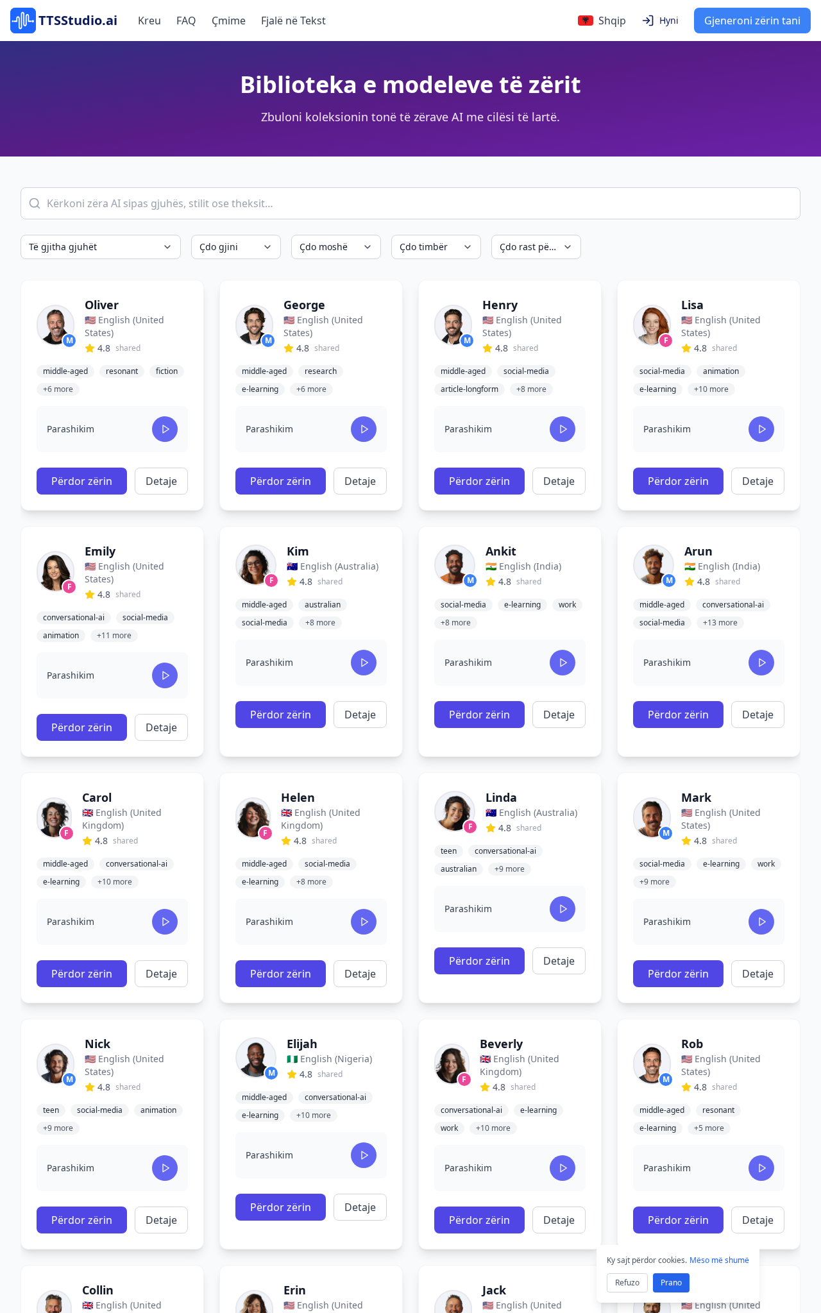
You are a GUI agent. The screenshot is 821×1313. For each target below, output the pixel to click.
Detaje (161, 481)
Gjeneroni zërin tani (752, 20)
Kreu (149, 20)
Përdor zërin (81, 481)
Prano (671, 1282)
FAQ (186, 20)
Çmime (229, 20)
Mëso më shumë (719, 1260)
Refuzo (627, 1282)
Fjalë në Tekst (293, 20)
